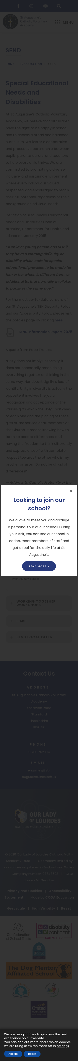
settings (63, 1046)
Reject (32, 1054)
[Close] (71, 491)
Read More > (39, 566)
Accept (13, 1054)
